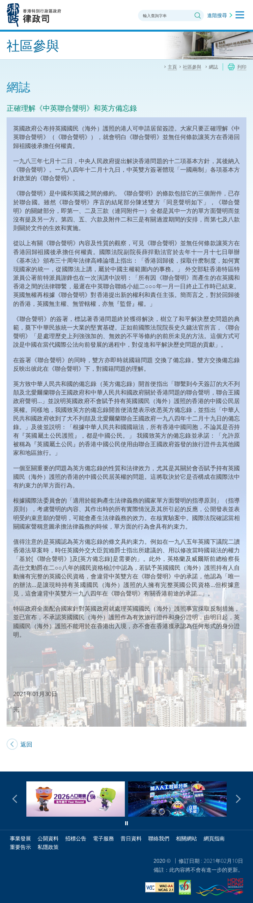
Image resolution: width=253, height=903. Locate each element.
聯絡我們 (158, 838)
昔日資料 (131, 838)
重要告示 (20, 847)
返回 (26, 744)
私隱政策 (48, 847)
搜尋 (197, 15)
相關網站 (186, 838)
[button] (16, 798)
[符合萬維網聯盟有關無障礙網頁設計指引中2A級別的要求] (159, 888)
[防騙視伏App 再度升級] (81, 814)
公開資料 (48, 838)
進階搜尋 (217, 15)
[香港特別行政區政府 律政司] (34, 15)
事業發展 (20, 838)
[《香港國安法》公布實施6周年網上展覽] (182, 814)
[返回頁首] (244, 763)
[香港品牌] (219, 888)
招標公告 (75, 838)
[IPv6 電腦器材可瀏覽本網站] (185, 888)
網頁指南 (214, 838)
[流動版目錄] (239, 14)
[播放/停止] (126, 823)
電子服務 (103, 838)
